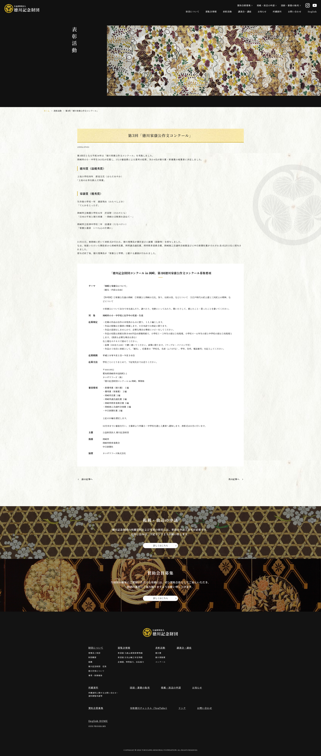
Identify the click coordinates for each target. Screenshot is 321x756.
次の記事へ (233, 479)
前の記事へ (87, 479)
